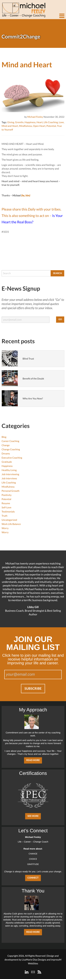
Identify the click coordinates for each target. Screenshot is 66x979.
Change (6, 445)
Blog (4, 437)
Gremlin (19, 122)
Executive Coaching (12, 457)
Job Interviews (9, 478)
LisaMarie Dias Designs (34, 959)
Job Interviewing (10, 474)
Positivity (7, 495)
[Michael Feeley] (23, 9)
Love (61, 122)
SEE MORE (33, 816)
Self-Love (6, 507)
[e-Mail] (33, 972)
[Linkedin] (26, 972)
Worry (5, 528)
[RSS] (39, 972)
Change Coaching (11, 449)
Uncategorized (9, 520)
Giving (10, 122)
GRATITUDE (33, 864)
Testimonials (8, 511)
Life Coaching (51, 122)
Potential (51, 126)
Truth (4, 515)
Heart (40, 122)
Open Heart (39, 126)
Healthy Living (9, 470)
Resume (6, 503)
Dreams (6, 453)
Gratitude (7, 461)
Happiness (30, 122)
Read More (33, 760)
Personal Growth (10, 491)
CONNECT (32, 877)
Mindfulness (25, 126)
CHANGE (33, 853)
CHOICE (33, 859)
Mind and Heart (10, 126)
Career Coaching (10, 441)
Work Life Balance (11, 524)
